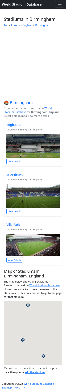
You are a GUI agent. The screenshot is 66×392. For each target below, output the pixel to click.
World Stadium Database (44, 285)
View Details (14, 161)
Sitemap (7, 387)
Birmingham (42, 25)
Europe (15, 25)
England (28, 25)
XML (17, 387)
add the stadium (35, 372)
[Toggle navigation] (59, 4)
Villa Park (13, 224)
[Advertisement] (33, 63)
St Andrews (14, 174)
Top (6, 25)
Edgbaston (14, 124)
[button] (22, 340)
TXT (24, 387)
